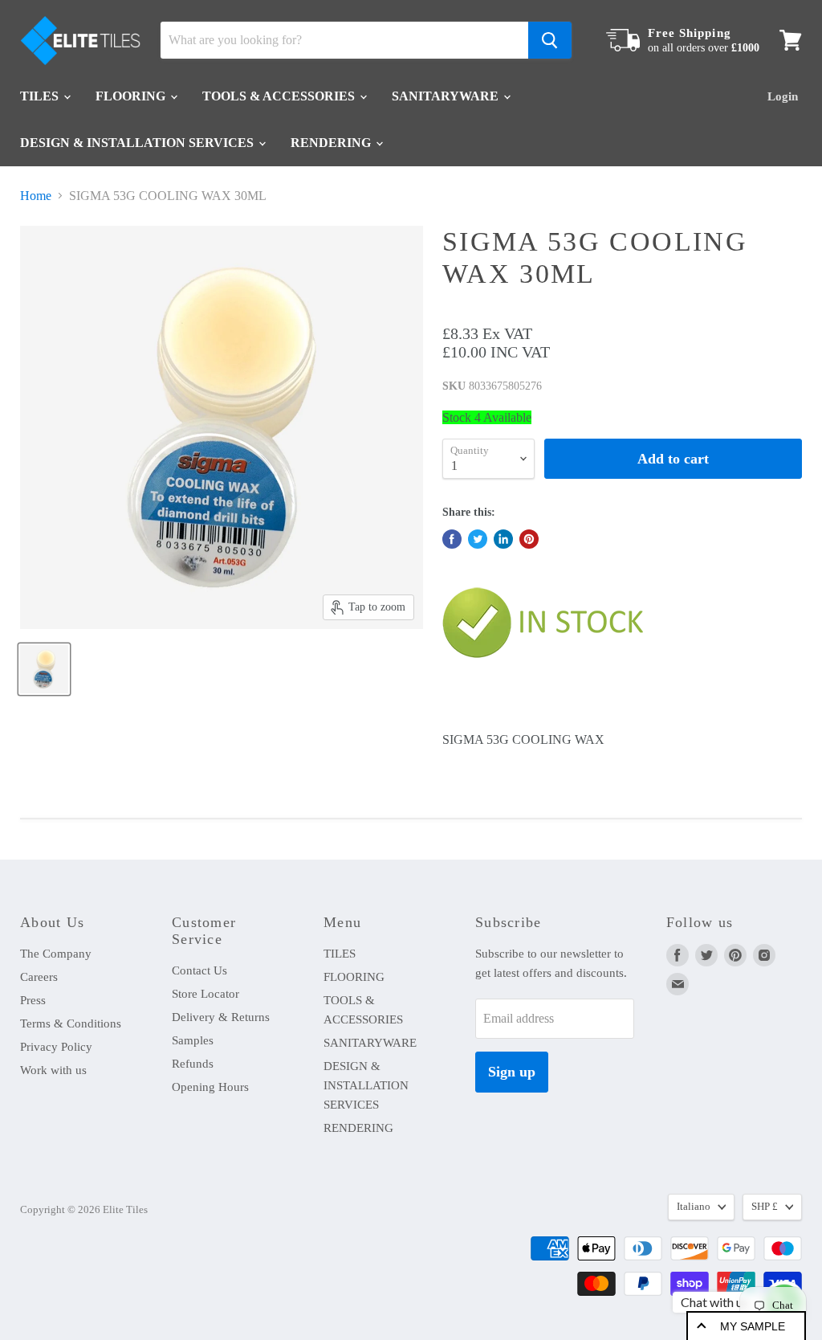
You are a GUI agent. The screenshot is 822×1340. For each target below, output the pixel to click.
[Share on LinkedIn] (503, 539)
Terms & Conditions (70, 1023)
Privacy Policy (56, 1046)
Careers (39, 976)
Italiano (693, 1206)
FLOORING (132, 96)
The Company (56, 953)
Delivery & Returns (221, 1017)
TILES (41, 96)
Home (35, 195)
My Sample (752, 1326)
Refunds (193, 1063)
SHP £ (764, 1206)
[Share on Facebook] (452, 539)
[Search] (550, 40)
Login (782, 96)
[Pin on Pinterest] (529, 539)
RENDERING (332, 142)
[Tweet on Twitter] (477, 539)
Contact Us (199, 970)
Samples (193, 1040)
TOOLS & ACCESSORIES (280, 96)
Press (33, 1000)
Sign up (511, 1072)
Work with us (53, 1070)
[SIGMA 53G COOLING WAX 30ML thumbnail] (44, 669)
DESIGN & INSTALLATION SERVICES (138, 142)
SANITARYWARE (447, 96)
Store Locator (205, 993)
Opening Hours (210, 1087)
